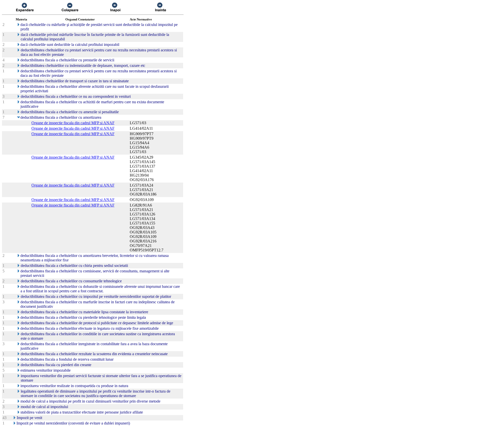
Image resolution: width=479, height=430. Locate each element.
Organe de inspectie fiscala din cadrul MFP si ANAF (73, 123)
